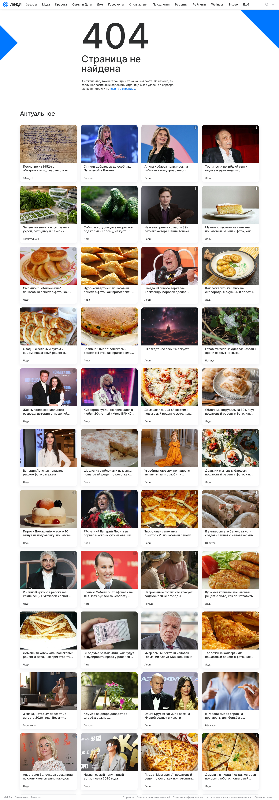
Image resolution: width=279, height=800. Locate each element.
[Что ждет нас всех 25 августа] (169, 335)
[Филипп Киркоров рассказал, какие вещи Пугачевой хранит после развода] (48, 579)
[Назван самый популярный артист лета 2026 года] (109, 761)
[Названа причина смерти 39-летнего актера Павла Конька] (169, 214)
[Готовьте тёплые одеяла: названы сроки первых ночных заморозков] (230, 335)
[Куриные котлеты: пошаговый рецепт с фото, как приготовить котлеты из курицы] (230, 579)
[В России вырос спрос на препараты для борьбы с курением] (230, 700)
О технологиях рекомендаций (153, 797)
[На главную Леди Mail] (14, 4)
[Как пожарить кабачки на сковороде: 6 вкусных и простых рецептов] (230, 275)
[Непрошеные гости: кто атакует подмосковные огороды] (169, 579)
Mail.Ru (8, 797)
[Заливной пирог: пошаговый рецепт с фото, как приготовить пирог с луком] (109, 335)
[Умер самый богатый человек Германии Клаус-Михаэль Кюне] (169, 640)
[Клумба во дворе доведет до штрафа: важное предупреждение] (109, 700)
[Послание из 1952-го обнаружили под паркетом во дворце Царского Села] (48, 153)
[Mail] (5, 4)
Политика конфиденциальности (190, 797)
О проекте (128, 797)
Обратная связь (263, 797)
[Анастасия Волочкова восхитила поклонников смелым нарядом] (48, 761)
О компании (21, 797)
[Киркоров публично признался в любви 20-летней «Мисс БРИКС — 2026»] (109, 396)
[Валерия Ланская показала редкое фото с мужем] (48, 457)
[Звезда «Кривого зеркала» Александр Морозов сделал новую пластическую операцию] (169, 275)
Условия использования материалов (231, 797)
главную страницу (122, 88)
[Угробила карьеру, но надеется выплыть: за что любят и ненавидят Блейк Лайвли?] (169, 457)
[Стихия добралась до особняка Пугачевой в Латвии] (109, 153)
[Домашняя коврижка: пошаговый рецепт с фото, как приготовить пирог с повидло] (48, 640)
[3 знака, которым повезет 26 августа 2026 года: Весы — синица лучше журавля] (48, 700)
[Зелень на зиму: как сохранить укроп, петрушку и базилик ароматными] (48, 214)
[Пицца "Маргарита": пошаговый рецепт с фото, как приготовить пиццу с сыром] (169, 761)
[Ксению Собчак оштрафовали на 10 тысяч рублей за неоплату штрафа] (109, 579)
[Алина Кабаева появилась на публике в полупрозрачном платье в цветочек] (169, 153)
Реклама (36, 797)
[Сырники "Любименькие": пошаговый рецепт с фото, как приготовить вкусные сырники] (48, 275)
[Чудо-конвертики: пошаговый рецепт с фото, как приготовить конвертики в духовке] (109, 275)
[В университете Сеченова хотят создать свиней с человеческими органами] (230, 518)
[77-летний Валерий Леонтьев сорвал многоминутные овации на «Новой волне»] (109, 518)
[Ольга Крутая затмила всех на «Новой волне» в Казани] (169, 700)
